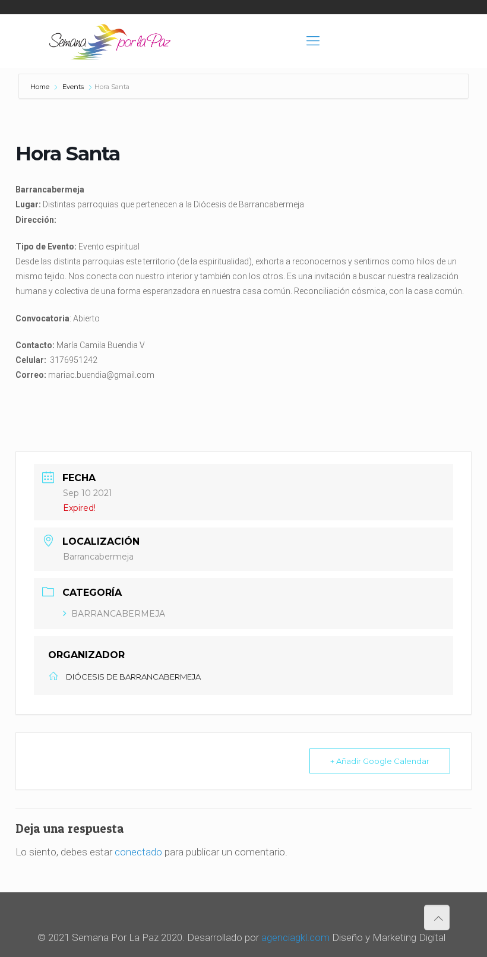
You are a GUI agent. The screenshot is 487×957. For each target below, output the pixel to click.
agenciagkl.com (295, 937)
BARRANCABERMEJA (118, 613)
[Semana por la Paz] (109, 41)
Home (40, 87)
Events (73, 87)
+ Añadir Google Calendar (379, 761)
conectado (138, 852)
